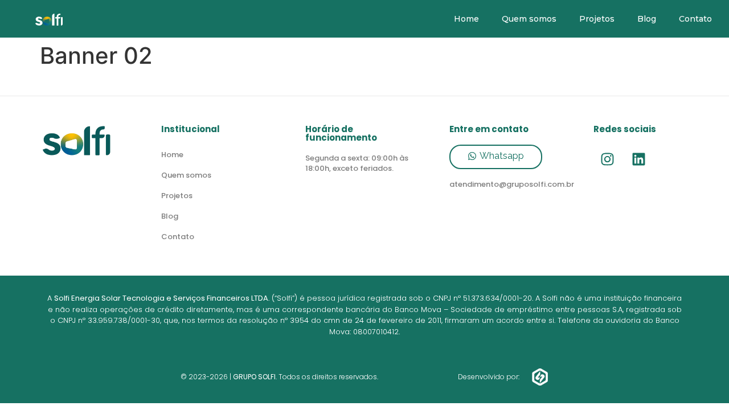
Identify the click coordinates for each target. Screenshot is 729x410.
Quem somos (529, 19)
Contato (695, 19)
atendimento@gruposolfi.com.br (511, 184)
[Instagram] (607, 159)
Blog (646, 19)
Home (466, 19)
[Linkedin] (639, 159)
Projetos (597, 19)
